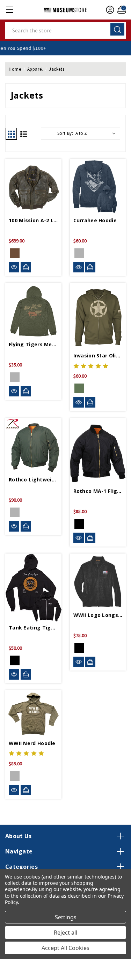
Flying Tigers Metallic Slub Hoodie (33, 344)
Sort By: (65, 133)
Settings (66, 917)
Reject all (65, 932)
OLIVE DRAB (15, 776)
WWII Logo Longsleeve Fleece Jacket (98, 615)
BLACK (79, 524)
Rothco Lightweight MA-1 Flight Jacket (33, 479)
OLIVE (15, 377)
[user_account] (109, 10)
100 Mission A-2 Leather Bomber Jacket (33, 220)
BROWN (15, 253)
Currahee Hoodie (95, 220)
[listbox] (97, 133)
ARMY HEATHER (79, 388)
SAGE (15, 512)
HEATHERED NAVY (79, 253)
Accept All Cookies (65, 948)
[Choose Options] (26, 267)
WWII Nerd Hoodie (32, 743)
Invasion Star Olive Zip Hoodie (98, 355)
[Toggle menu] (9, 9)
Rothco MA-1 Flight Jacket (98, 491)
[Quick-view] (14, 267)
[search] (117, 29)
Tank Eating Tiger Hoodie (33, 627)
